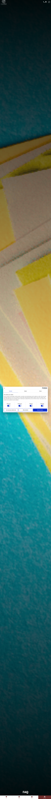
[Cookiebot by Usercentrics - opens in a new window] (42, 388)
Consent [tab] (10, 391)
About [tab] (40, 391)
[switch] (19, 406)
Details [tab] (25, 391)
